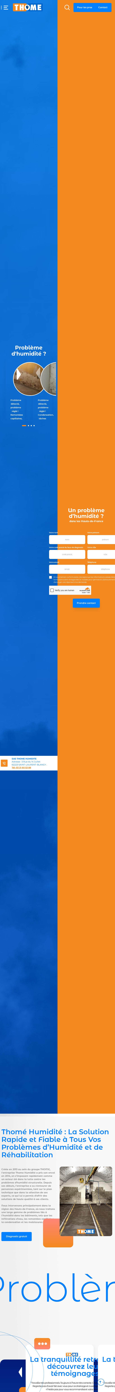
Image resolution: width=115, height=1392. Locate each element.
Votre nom (53, 533)
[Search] (67, 7)
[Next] (19, 374)
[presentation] (20, 1372)
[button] (4, 7)
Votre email (54, 562)
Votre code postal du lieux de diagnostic (66, 547)
